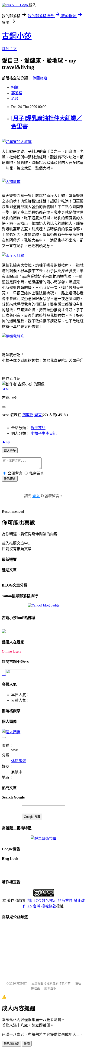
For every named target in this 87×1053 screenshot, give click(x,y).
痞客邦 (27, 415)
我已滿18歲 (11, 1044)
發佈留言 (10, 479)
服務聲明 (50, 988)
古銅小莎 (17, 36)
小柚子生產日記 (44, 433)
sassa (5, 389)
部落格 (16, 93)
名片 (15, 99)
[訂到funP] (4, 632)
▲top (6, 441)
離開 (27, 1044)
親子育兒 (38, 428)
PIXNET (21, 983)
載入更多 (10, 450)
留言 (38, 415)
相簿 (15, 87)
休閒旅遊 (39, 78)
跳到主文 (9, 49)
